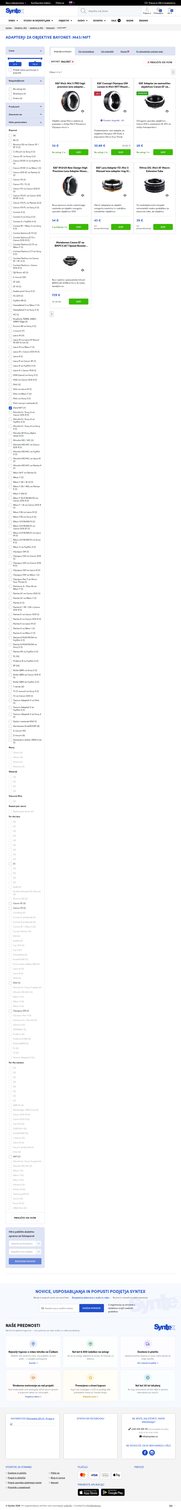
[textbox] (22, 1244)
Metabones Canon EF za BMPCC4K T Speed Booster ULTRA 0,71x (70, 244)
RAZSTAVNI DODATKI (25, 1261)
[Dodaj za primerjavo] (82, 111)
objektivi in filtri (36, 27)
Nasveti (54, 1482)
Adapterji (50, 27)
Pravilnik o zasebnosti (19, 1487)
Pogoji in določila (16, 1477)
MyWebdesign (93, 1505)
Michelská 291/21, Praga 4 (40, 1418)
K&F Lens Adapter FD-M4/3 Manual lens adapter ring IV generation (112, 169)
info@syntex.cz (150, 1436)
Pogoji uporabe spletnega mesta (25, 1482)
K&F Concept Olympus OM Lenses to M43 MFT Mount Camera (112, 85)
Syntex (9, 27)
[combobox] (25, 1243)
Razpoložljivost (16, 80)
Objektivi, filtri (21, 27)
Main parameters (18, 122)
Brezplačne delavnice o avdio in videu (90, 1297)
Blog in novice (58, 1477)
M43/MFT (66, 61)
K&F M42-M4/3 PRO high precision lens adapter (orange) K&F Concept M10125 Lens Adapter (70, 85)
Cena (11, 50)
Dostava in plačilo (17, 1472)
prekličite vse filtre (25, 1217)
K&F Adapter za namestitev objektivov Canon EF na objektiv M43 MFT (154, 85)
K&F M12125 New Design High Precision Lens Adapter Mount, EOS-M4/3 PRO (70, 169)
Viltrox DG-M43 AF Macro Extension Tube (154, 169)
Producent (14, 106)
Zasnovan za (15, 114)
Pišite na (60, 2)
